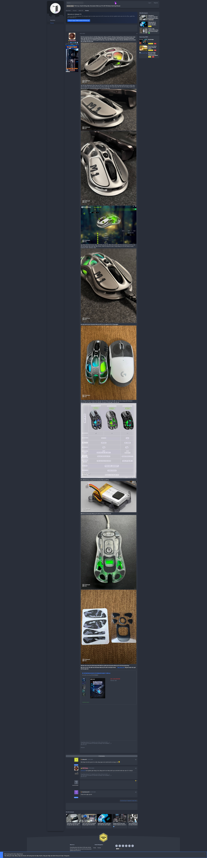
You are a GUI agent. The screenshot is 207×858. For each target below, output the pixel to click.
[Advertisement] (101, 28)
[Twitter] (129, 846)
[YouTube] (132, 846)
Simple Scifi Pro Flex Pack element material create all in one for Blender (119, 824)
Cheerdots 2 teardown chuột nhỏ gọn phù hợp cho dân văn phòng (73, 824)
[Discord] (120, 846)
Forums (99, 847)
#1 (136, 33)
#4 (135, 792)
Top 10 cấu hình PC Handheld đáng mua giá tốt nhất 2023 (89, 824)
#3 (135, 768)
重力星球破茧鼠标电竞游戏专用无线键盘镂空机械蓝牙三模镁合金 (96, 673)
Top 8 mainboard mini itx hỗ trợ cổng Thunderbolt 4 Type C (135, 824)
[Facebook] (116, 846)
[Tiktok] (126, 846)
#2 (135, 759)
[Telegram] (123, 846)
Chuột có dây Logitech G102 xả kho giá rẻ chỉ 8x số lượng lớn (153, 30)
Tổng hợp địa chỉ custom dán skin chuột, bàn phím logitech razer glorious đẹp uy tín (104, 824)
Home (94, 847)
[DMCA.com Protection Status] (119, 849)
